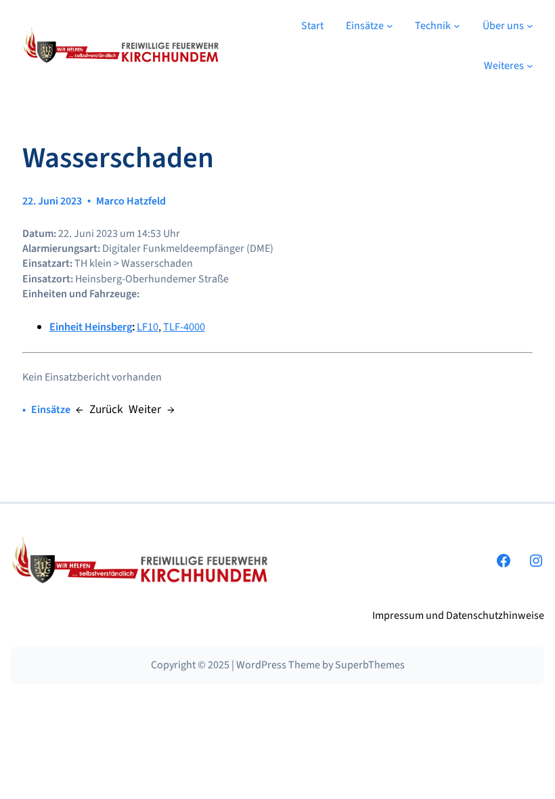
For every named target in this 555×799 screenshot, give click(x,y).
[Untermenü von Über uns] (530, 25)
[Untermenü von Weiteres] (530, 65)
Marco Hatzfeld (131, 201)
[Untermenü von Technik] (456, 25)
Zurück (106, 409)
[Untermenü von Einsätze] (389, 25)
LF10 (147, 327)
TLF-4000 (184, 327)
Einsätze (50, 409)
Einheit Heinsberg (90, 327)
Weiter (145, 409)
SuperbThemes (370, 664)
